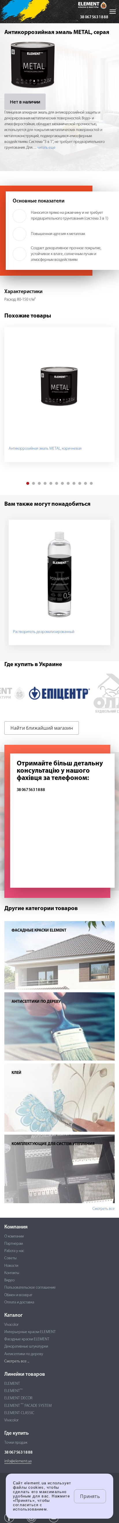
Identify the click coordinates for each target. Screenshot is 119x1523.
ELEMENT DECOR (18, 1398)
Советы (10, 1258)
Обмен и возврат (18, 1295)
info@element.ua (17, 1461)
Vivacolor (11, 1325)
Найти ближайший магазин (41, 728)
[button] (28, 483)
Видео (9, 1280)
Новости (11, 1266)
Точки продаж (15, 1443)
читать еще (46, 148)
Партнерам (13, 1244)
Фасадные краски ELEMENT (26, 1339)
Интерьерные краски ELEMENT (30, 1332)
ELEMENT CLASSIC (19, 1413)
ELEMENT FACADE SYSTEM (28, 1406)
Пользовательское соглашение (30, 1287)
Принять (90, 1496)
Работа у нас (14, 1251)
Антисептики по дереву (23, 1354)
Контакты (11, 1273)
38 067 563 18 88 (94, 17)
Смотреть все (103, 1209)
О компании (14, 1236)
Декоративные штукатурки (26, 1346)
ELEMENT (12, 1384)
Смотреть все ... (16, 1361)
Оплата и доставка (19, 1302)
